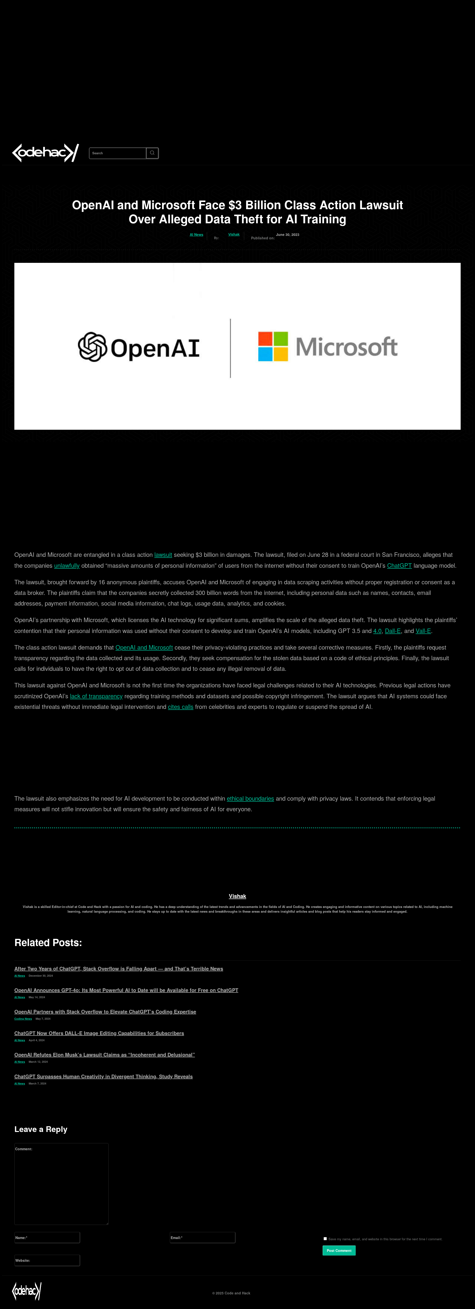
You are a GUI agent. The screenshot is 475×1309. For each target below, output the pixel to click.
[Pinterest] (458, 1291)
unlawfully (67, 565)
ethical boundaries (250, 798)
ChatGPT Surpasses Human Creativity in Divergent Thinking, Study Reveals (103, 1076)
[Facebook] (425, 1291)
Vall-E (423, 630)
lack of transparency (96, 695)
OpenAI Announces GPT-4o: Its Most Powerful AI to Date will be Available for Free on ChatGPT (126, 989)
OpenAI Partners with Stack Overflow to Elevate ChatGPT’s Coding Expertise (105, 1011)
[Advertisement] (237, 508)
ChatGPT (399, 565)
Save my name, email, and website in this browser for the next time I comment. (386, 1239)
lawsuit (163, 554)
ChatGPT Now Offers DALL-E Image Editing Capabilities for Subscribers (99, 1033)
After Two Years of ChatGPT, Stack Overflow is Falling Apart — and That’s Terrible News (118, 968)
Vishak (234, 234)
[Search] (152, 153)
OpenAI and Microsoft (144, 647)
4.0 (377, 630)
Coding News (23, 1018)
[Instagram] (436, 1291)
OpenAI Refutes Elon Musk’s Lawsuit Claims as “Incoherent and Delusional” (104, 1054)
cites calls (180, 706)
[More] (169, 841)
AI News (196, 234)
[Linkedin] (447, 1291)
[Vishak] (224, 234)
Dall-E (393, 630)
